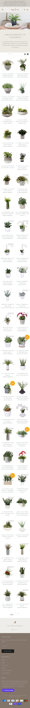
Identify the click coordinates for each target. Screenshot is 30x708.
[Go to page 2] (18, 613)
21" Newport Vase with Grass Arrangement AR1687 (22, 560)
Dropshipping (5, 673)
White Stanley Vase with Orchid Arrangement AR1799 (22, 421)
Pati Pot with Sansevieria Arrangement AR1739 (8, 283)
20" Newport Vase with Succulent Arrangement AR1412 (8, 214)
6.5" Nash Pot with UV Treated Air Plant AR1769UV (22, 352)
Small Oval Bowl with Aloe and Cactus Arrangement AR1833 (8, 537)
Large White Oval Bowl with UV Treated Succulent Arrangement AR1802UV (22, 444)
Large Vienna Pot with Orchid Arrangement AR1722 (22, 237)
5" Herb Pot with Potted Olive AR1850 (22, 491)
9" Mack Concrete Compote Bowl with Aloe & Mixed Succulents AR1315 (22, 98)
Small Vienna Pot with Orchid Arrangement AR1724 (22, 260)
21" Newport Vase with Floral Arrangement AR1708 (8, 444)
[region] (15, 624)
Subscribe (8, 651)
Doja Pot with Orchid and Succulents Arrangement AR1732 (8, 329)
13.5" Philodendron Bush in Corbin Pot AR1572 (22, 214)
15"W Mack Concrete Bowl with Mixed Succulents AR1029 (7, 122)
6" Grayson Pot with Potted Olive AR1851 (7, 514)
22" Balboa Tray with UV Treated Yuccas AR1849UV (8, 491)
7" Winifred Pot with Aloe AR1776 (22, 374)
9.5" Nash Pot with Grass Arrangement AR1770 (7, 375)
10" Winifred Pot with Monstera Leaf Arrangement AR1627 (7, 467)
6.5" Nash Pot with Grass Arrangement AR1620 (22, 606)
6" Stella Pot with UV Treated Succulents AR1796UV (7, 398)
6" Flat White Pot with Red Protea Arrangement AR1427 (8, 583)
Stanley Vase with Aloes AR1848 (22, 536)
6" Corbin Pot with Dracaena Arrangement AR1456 (22, 145)
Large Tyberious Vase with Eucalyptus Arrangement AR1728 (22, 283)
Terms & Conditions (7, 670)
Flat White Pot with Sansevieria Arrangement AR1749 (8, 237)
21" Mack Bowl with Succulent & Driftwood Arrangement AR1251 (22, 122)
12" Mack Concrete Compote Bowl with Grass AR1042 (7, 98)
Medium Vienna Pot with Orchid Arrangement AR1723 (8, 260)
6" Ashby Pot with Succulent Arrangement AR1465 (22, 168)
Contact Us (5, 665)
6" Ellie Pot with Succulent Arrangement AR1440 (8, 145)
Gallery (3, 668)
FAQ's (3, 662)
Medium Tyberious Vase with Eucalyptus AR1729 (7, 306)
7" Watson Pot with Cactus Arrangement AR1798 (7, 421)
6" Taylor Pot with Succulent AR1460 (7, 167)
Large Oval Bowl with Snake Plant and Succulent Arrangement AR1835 (22, 514)
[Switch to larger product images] (25, 54)
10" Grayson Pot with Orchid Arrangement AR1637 (22, 329)
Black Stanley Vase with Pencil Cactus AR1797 (22, 398)
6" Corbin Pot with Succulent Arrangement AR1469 (7, 191)
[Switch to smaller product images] (27, 54)
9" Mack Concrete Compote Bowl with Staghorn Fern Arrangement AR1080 (22, 75)
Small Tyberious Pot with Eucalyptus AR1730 (22, 306)
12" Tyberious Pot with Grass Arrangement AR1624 (8, 560)
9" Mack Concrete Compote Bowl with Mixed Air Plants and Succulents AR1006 (7, 75)
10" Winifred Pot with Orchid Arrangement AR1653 (22, 467)
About (3, 660)
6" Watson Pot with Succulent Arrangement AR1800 (7, 352)
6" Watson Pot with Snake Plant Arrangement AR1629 (22, 583)
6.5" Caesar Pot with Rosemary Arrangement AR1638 (7, 606)
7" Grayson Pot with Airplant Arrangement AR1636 (22, 191)
